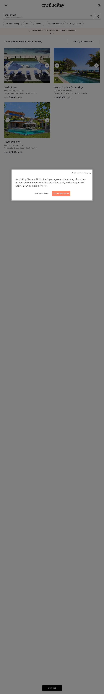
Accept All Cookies (61, 193)
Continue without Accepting (81, 173)
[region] (52, 185)
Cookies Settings (41, 193)
